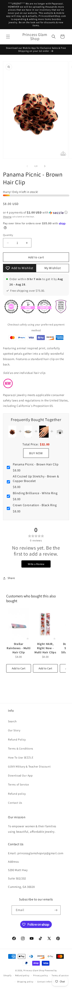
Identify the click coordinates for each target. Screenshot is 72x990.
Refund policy (17, 793)
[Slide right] (44, 166)
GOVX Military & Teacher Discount (29, 766)
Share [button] (11, 578)
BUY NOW (36, 453)
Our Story (14, 730)
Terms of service (60, 975)
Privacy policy (40, 975)
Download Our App (20, 775)
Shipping (7, 216)
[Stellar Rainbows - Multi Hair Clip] (18, 624)
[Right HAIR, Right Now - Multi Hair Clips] (45, 624)
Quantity (8, 235)
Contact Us (15, 802)
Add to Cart (18, 668)
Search (12, 721)
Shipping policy (25, 981)
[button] (8, 36)
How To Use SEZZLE (20, 757)
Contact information (48, 981)
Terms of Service (18, 784)
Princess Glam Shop (33, 970)
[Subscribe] (56, 910)
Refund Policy (17, 739)
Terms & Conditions (20, 748)
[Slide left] (27, 166)
